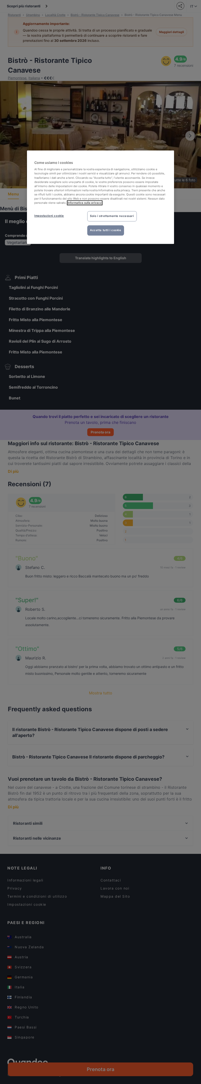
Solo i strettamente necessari (112, 216)
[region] (100, 197)
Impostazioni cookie (49, 215)
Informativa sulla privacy (85, 202)
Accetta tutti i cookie (105, 230)
